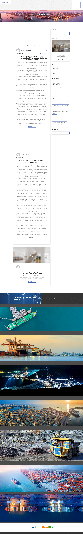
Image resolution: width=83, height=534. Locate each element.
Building (54, 113)
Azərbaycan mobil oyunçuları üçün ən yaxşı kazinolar (61, 106)
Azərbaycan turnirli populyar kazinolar (59, 109)
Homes (47, 270)
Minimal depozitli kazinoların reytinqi (59, 120)
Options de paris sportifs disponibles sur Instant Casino (60, 87)
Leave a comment (19, 270)
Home (21, 6)
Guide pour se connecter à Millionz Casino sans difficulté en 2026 (60, 92)
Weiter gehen (27, 195)
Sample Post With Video (32, 273)
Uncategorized (56, 73)
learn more (32, 126)
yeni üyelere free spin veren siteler (58, 124)
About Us (26, 6)
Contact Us (41, 6)
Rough (23, 50)
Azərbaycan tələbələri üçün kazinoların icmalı (60, 111)
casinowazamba (45, 53)
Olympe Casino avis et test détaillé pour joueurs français (60, 83)
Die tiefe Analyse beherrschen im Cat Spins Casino (32, 161)
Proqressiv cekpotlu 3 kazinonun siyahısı (59, 122)
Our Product (34, 6)
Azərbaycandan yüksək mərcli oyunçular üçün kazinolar (60, 102)
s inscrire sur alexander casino (40, 96)
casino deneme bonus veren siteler (58, 115)
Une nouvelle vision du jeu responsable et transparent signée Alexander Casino (32, 58)
